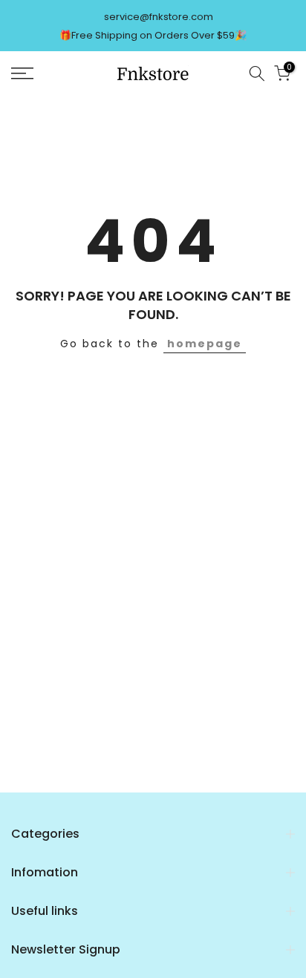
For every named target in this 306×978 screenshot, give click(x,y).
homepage (204, 343)
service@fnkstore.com (158, 17)
